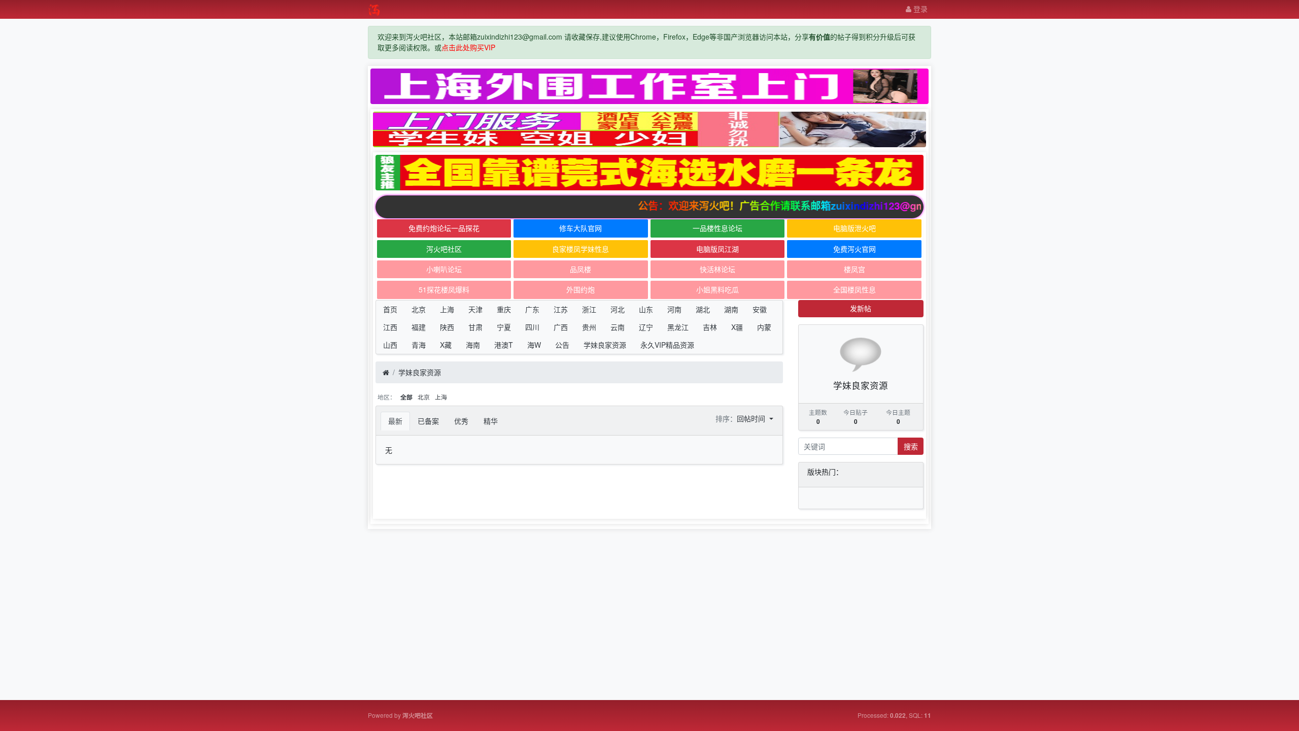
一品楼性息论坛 (717, 228)
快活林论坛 (717, 269)
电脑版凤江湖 (717, 249)
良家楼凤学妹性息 (580, 249)
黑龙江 (678, 327)
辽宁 (646, 327)
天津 (475, 309)
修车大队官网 (580, 228)
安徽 (760, 309)
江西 (390, 327)
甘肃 (475, 327)
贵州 (589, 327)
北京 (419, 309)
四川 (532, 327)
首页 (390, 309)
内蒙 (764, 327)
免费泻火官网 (854, 249)
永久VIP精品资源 (667, 345)
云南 (617, 327)
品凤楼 (580, 269)
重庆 (504, 309)
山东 (646, 309)
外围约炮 (580, 289)
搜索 (911, 446)
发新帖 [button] (860, 308)
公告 (562, 345)
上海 (447, 309)
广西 (561, 327)
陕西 (447, 327)
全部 (406, 397)
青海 (419, 345)
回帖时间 (752, 418)
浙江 (589, 309)
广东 (532, 309)
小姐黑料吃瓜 (717, 289)
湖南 (731, 309)
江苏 (561, 309)
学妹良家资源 (605, 345)
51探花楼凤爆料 (444, 289)
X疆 (737, 327)
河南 (674, 309)
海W (534, 345)
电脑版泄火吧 (854, 228)
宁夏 (504, 327)
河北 (617, 309)
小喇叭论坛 (444, 269)
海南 (473, 345)
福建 (419, 327)
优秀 (461, 421)
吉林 (710, 327)
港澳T (503, 345)
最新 (395, 421)
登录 (919, 9)
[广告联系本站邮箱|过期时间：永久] (649, 86)
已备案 (428, 421)
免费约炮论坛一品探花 (444, 228)
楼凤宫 (854, 269)
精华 (491, 421)
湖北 (703, 309)
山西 (390, 345)
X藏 (446, 345)
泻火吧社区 (444, 249)
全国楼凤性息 (854, 289)
